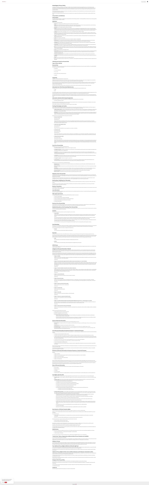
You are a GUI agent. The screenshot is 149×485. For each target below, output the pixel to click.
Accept (6, 482)
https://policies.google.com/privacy (69, 220)
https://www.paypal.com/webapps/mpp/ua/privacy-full (71, 239)
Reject (3, 482)
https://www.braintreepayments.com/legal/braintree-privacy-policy (72, 242)
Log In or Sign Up (144, 1)
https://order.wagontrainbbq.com (69, 57)
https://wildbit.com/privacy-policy (68, 230)
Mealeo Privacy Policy (77, 7)
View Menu (4, 1)
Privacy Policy (7, 480)
